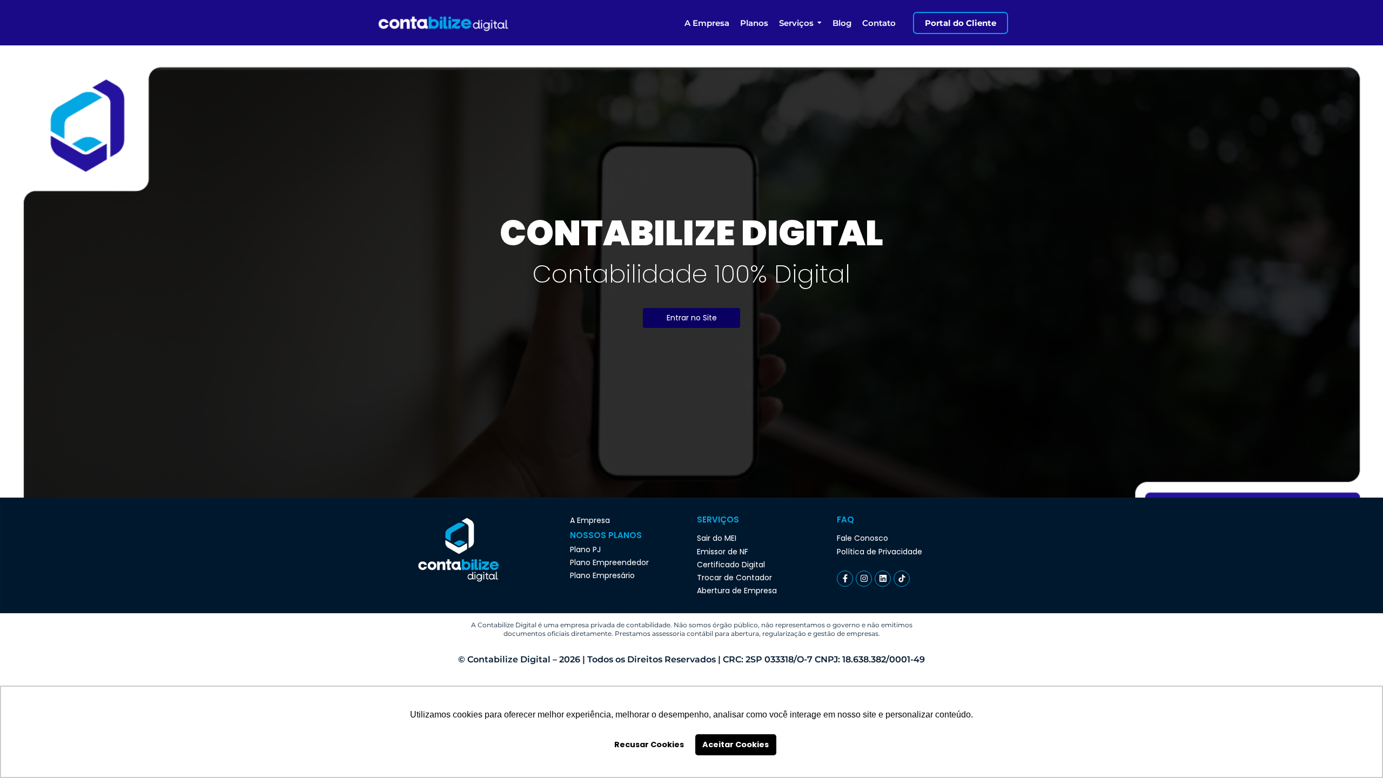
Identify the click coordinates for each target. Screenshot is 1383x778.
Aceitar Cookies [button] (735, 744)
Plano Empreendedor (609, 562)
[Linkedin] (883, 579)
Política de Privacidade (879, 551)
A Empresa (590, 520)
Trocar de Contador (734, 577)
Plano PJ (585, 549)
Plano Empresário (602, 575)
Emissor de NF (722, 551)
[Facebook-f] (845, 579)
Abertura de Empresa (737, 590)
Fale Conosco (862, 538)
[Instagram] (864, 579)
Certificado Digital (731, 564)
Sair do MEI (716, 538)
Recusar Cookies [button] (649, 744)
